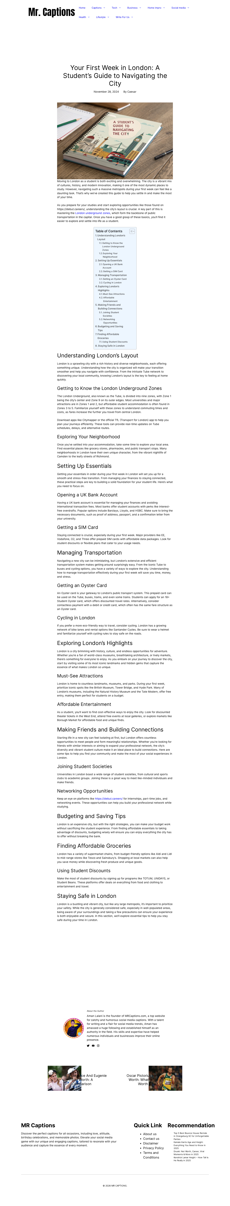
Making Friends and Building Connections (110, 306)
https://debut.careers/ (108, 798)
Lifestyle (101, 17)
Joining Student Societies (111, 314)
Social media (178, 7)
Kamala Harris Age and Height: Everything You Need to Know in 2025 (190, 1145)
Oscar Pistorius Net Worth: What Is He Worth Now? (142, 1080)
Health (82, 17)
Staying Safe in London (111, 345)
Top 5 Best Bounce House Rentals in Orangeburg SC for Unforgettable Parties (191, 1136)
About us (149, 1134)
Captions (97, 7)
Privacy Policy (153, 1148)
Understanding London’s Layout (111, 237)
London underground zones (92, 213)
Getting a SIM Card (113, 271)
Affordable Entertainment (110, 299)
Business (132, 7)
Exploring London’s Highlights (108, 288)
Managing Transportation (112, 275)
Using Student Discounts (115, 342)
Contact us (151, 1139)
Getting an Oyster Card (115, 279)
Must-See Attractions (114, 294)
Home (82, 7)
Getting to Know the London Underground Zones (113, 246)
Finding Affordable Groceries (108, 336)
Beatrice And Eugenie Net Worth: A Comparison (89, 1080)
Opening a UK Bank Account (113, 266)
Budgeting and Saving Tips (110, 328)
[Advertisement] (115, 56)
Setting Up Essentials (110, 260)
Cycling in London (112, 282)
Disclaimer (150, 1143)
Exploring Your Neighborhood (110, 255)
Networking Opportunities (110, 321)
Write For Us (122, 17)
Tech (114, 7)
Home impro (154, 7)
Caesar (131, 91)
